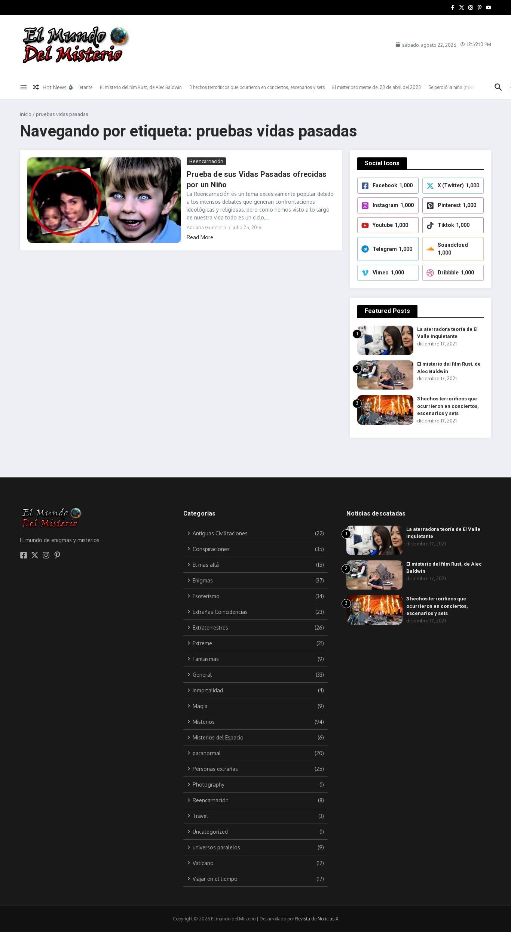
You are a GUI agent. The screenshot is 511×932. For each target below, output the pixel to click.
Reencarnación (206, 161)
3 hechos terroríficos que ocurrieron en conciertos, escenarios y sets (448, 406)
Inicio (25, 114)
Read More (200, 237)
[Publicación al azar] (36, 87)
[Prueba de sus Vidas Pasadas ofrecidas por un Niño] (104, 200)
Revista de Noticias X (316, 919)
